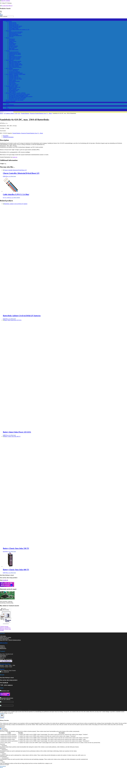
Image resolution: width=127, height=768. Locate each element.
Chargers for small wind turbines (15, 31)
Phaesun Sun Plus (12, 22)
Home (4, 19)
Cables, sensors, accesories (14, 58)
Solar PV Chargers (10, 60)
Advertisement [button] (3, 756)
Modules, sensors (12, 80)
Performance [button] (3, 748)
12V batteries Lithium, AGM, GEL (12, 113)
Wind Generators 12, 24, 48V (15, 33)
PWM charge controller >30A (15, 63)
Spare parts (11, 36)
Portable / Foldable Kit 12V (14, 27)
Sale (7, 107)
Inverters (8, 50)
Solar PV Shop (6, 20)
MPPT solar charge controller (15, 61)
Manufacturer (3, 648)
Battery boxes (11, 48)
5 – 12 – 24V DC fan (13, 70)
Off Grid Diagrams (10, 104)
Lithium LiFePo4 (12, 41)
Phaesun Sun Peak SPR (14, 24)
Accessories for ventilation (14, 71)
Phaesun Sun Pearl (13, 23)
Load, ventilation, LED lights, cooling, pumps (15, 74)
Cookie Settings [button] (3, 713)
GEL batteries (12, 40)
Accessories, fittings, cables (11, 85)
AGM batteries (12, 38)
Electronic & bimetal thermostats (16, 73)
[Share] (3, 766)
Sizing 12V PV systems (5, 637)
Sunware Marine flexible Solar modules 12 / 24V (19, 29)
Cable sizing (3, 636)
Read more (13, 176)
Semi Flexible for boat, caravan (15, 26)
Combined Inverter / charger (15, 53)
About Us (2, 645)
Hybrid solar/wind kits (13, 34)
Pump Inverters (12, 82)
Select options (16, 197)
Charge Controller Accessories (15, 67)
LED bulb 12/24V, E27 (14, 76)
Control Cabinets (12, 91)
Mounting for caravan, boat (14, 87)
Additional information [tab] (8, 137)
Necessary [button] (2, 727)
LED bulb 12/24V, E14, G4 (14, 77)
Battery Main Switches (13, 49)
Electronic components (10, 101)
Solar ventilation (9, 68)
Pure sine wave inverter (14, 51)
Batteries (7, 37)
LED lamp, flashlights (13, 75)
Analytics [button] (2, 752)
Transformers (11, 55)
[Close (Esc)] (5, 766)
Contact (4, 102)
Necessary (4, 728)
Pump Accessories (12, 83)
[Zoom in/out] (0, 766)
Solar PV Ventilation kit (14, 69)
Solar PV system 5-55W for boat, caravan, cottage (19, 94)
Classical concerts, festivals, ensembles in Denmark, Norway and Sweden (5, 628)
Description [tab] (5, 135)
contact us (10, 685)
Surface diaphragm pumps (14, 81)
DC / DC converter (13, 47)
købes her (15, 157)
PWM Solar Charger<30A (14, 62)
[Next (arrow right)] (2, 767)
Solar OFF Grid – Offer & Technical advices (10, 640)
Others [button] (1, 760)
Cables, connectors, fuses (14, 89)
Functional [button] (2, 744)
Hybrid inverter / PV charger (15, 54)
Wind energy (8, 30)
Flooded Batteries (12, 43)
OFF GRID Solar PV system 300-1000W (17, 97)
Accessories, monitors (13, 46)
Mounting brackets (13, 88)
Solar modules (9, 21)
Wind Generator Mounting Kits (15, 35)
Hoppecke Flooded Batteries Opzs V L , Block (41, 113)
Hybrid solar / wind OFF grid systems (17, 98)
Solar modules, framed (13, 28)
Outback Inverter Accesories (15, 57)
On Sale (4, 105)
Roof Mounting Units (13, 90)
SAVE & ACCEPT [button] (4, 764)
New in (7, 108)
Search (4, 109)
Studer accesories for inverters (15, 56)
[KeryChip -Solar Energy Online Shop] (5, 0)
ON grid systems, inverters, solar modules (14, 100)
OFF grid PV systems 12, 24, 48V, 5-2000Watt (15, 93)
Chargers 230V (12, 44)
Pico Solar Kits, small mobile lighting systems (18, 95)
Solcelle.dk (5, 580)
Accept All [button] (10, 713)
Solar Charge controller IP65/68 (15, 64)
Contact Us (2, 647)
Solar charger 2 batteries (14, 66)
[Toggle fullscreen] (2, 766)
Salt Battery (11, 42)
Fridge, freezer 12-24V (13, 84)
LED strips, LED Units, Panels (15, 78)
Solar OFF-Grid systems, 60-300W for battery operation (20, 96)
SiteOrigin (35, 710)
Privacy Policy (24, 710)
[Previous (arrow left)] (0, 767)
